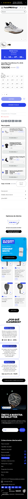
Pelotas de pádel (5, 455)
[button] (5, 494)
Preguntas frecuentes (7, 469)
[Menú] (2, 8)
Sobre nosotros (5, 457)
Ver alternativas (13, 137)
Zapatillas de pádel (6, 446)
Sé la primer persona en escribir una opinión (14, 231)
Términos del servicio (10, 494)
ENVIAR (22, 430)
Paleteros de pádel (6, 449)
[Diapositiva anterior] (1, 2)
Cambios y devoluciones (8, 461)
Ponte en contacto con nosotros (17, 479)
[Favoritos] (23, 8)
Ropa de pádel (5, 452)
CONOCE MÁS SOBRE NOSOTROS (13, 380)
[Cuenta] (20, 7)
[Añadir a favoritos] (24, 99)
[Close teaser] (9, 489)
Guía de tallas (4, 472)
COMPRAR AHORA (9, 257)
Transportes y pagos (6, 463)
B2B (2, 466)
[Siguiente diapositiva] (25, 2)
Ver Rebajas (13, 52)
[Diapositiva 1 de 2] (3, 44)
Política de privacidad (19, 494)
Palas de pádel (5, 443)
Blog (2, 475)
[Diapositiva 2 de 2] (8, 44)
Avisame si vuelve (13, 105)
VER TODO (14, 310)
